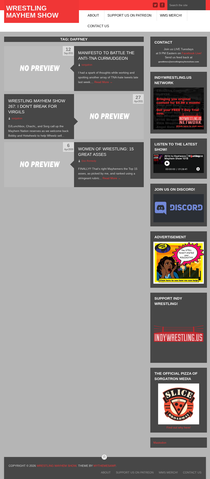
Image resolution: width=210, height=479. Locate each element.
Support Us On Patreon (129, 15)
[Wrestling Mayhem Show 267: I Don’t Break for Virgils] (109, 116)
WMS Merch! (171, 15)
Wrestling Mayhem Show (32, 11)
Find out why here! (179, 427)
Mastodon (159, 442)
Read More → (103, 82)
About (93, 15)
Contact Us (98, 26)
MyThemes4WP (104, 465)
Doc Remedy (89, 161)
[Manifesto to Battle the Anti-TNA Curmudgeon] (39, 68)
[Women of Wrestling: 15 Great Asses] (39, 164)
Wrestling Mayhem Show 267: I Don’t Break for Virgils (36, 106)
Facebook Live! (192, 53)
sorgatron (87, 64)
